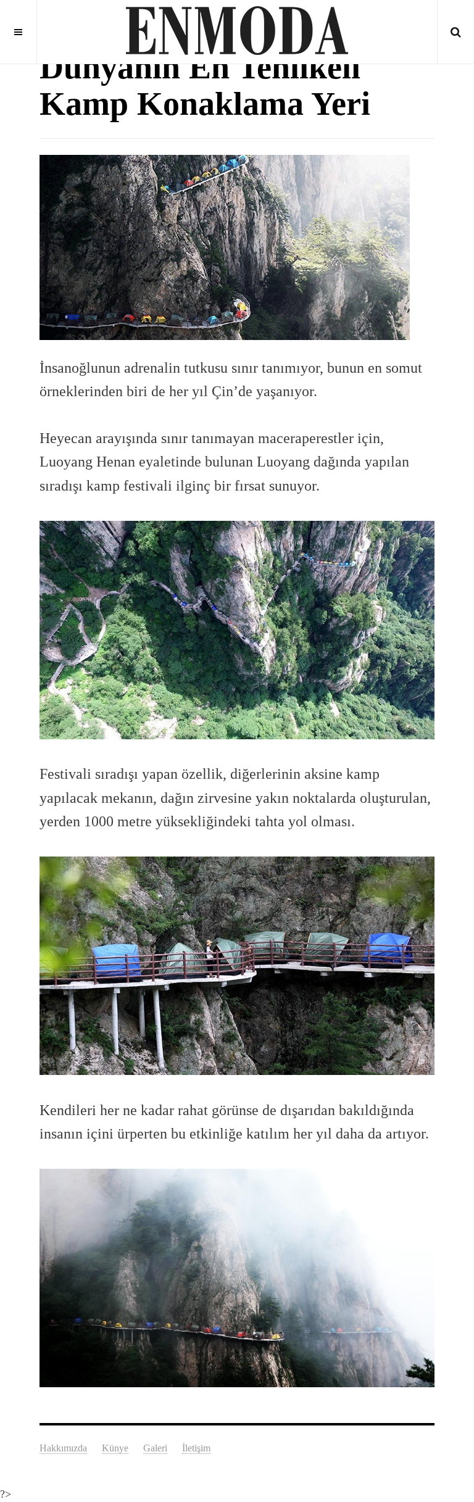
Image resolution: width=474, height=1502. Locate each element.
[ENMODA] (237, 31)
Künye (115, 1448)
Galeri (155, 1448)
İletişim (196, 1448)
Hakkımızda (63, 1448)
